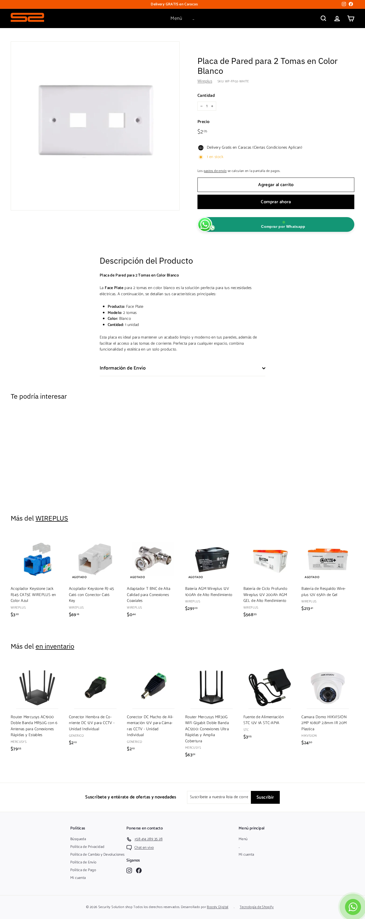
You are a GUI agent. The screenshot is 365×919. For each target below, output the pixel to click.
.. (194, 18)
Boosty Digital (217, 907)
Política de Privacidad (87, 847)
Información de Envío (123, 368)
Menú (176, 18)
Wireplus (204, 81)
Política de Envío (83, 862)
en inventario (55, 646)
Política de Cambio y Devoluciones (97, 855)
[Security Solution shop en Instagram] (129, 870)
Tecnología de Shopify (257, 907)
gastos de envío (215, 171)
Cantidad (206, 96)
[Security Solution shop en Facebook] (139, 870)
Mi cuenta (78, 878)
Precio (203, 122)
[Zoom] (95, 126)
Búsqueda (78, 839)
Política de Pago (83, 870)
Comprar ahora (276, 202)
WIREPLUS (52, 518)
